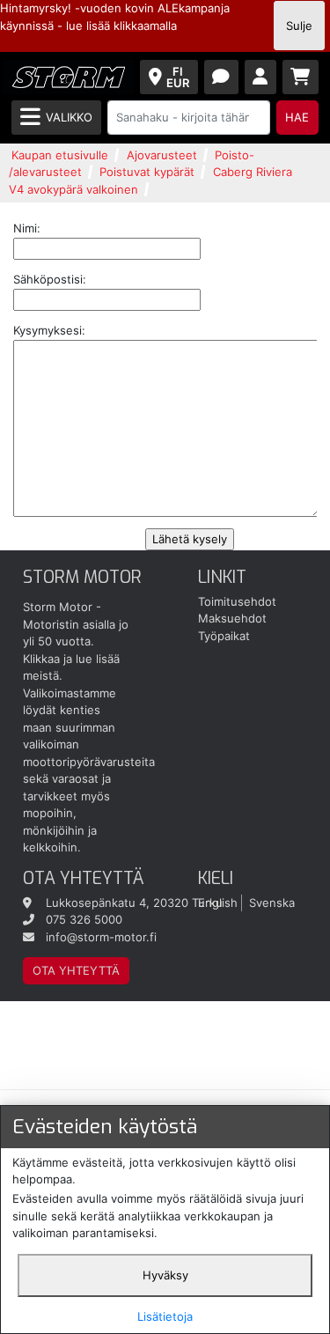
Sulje (299, 25)
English (218, 902)
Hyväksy (165, 1275)
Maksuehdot (232, 618)
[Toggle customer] (261, 77)
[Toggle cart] (300, 77)
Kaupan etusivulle (59, 155)
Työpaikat (224, 636)
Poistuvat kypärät (146, 172)
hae (297, 117)
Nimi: (26, 228)
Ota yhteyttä (76, 970)
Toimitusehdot (237, 601)
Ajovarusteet (162, 155)
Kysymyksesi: (49, 330)
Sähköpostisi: (49, 279)
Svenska (272, 902)
